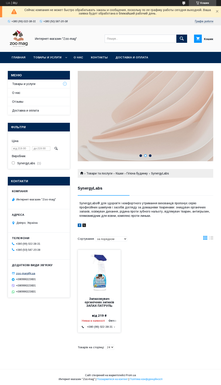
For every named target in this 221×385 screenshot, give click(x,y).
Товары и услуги (47, 57)
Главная (18, 57)
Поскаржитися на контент (112, 379)
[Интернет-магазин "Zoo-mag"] (19, 46)
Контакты (99, 57)
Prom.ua (131, 375)
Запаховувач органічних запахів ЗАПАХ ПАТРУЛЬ (99, 302)
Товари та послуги (99, 173)
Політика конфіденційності (146, 379)
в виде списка (211, 239)
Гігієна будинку (137, 173)
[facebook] (79, 226)
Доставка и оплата (131, 57)
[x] (84, 226)
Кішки (119, 173)
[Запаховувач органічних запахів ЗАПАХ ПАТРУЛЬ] (99, 271)
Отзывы (17, 101)
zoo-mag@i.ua (25, 273)
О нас (78, 57)
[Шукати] (181, 39)
